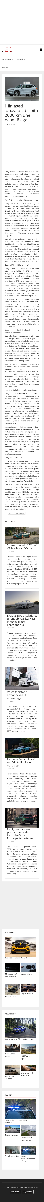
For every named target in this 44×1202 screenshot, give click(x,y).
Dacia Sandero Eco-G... (10, 1055)
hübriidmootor (20, 513)
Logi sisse (15, 1192)
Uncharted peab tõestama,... (27, 1074)
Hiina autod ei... (11, 996)
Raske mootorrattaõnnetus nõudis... (28, 1158)
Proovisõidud (11, 1014)
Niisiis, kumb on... (11, 1135)
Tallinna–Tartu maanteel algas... (27, 1139)
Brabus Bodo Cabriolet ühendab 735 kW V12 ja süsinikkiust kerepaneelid (22, 620)
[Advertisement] (22, 22)
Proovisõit (20, 59)
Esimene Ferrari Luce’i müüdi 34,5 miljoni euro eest (21, 762)
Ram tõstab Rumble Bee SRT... (16, 958)
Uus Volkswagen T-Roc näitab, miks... (19, 1039)
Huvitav (5, 68)
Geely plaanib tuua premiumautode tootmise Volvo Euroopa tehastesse (20, 833)
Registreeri (27, 1192)
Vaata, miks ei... (27, 974)
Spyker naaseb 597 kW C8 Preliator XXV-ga (21, 546)
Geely (11, 513)
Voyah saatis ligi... (12, 1156)
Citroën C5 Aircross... (9, 1077)
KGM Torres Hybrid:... (25, 1057)
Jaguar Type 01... (27, 994)
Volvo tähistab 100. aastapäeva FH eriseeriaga (19, 695)
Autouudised (7, 59)
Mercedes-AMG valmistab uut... (11, 975)
